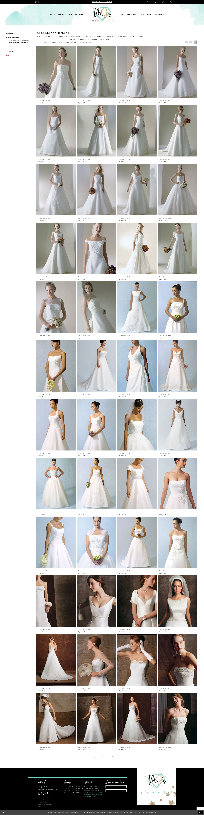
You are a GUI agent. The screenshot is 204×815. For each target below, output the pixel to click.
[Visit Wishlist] (156, 2)
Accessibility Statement (45, 804)
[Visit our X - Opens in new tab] (165, 792)
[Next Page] (113, 757)
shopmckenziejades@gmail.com (47, 789)
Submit (116, 790)
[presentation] (56, 72)
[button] (148, 2)
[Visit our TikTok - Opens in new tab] (171, 792)
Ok (200, 812)
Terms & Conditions (44, 800)
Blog (39, 806)
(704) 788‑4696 (44, 787)
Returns (40, 798)
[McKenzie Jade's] (102, 14)
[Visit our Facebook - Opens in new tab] (141, 792)
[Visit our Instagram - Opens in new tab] (147, 792)
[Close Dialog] (3, 812)
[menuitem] (39, 2)
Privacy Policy (42, 802)
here (154, 812)
